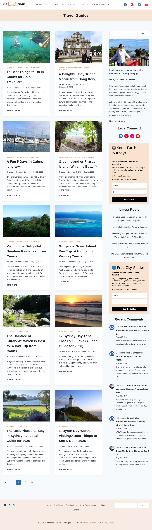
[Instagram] (139, 5)
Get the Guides (129, 309)
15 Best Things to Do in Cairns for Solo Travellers (25, 77)
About (103, 505)
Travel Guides (88, 157)
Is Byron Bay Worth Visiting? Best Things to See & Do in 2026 (78, 436)
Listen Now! (129, 199)
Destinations (22, 67)
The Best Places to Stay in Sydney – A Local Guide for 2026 (26, 436)
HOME (39, 5)
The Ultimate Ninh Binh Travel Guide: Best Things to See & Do (132, 330)
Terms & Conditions (91, 523)
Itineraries (64, 70)
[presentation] (26, 47)
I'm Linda (119, 80)
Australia (11, 67)
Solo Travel (34, 67)
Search (143, 33)
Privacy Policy (107, 523)
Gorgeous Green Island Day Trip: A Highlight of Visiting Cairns (77, 251)
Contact (76, 510)
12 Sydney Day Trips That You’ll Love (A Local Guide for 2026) (78, 341)
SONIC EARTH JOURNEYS (92, 5)
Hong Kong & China (79, 67)
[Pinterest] (132, 5)
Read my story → (117, 121)
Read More (13, 110)
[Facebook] (125, 5)
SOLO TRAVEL (51, 5)
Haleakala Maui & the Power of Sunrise (129, 227)
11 (42, 482)
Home (48, 505)
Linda (11, 87)
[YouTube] (146, 5)
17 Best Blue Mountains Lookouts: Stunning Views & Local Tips (132, 389)
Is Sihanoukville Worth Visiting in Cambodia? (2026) (129, 356)
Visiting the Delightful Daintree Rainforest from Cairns (26, 251)
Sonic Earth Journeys (89, 505)
